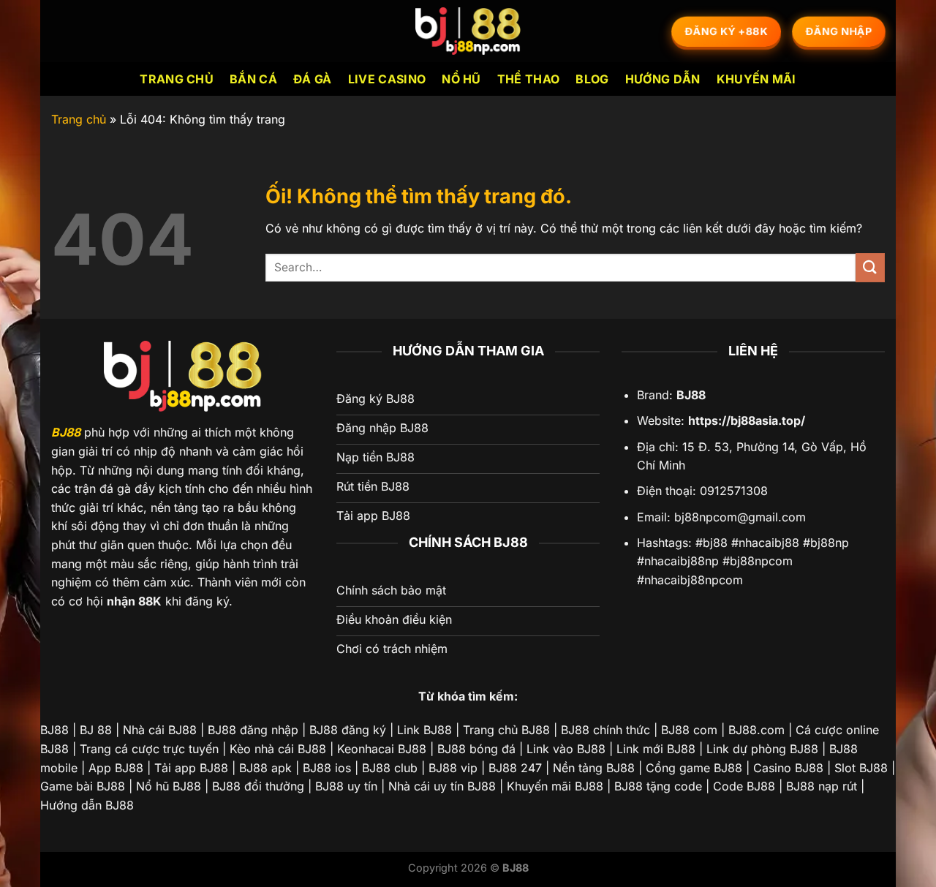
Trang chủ (177, 79)
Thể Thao (528, 79)
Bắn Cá (253, 79)
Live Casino (387, 79)
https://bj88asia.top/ (746, 420)
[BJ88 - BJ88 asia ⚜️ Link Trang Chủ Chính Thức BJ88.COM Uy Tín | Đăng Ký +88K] (468, 31)
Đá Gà (312, 79)
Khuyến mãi (756, 79)
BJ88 (65, 432)
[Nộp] (870, 267)
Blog (591, 79)
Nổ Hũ (461, 79)
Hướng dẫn (663, 79)
